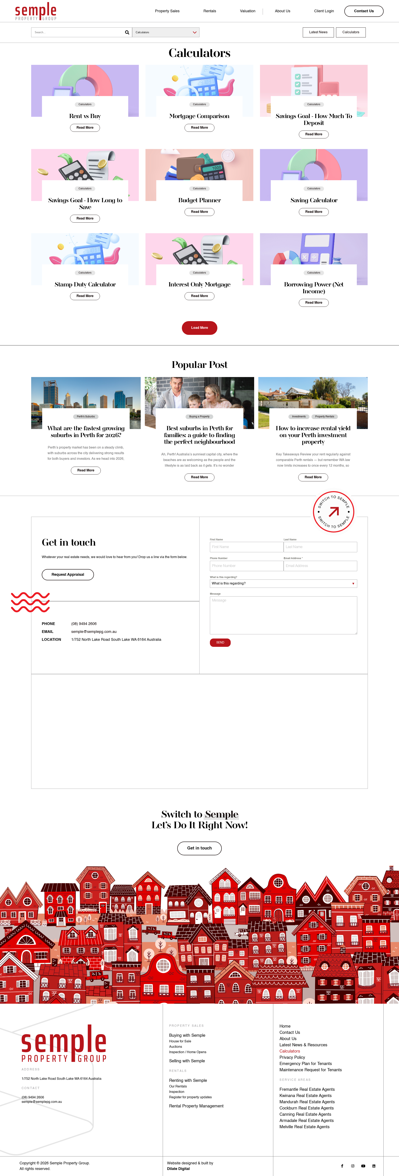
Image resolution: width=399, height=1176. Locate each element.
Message (215, 594)
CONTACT (31, 1088)
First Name (216, 540)
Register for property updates (190, 1097)
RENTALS (178, 1071)
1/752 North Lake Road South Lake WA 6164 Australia (61, 1079)
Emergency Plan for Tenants (306, 1064)
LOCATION (51, 640)
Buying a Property (199, 416)
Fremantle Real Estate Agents (307, 1090)
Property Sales (167, 11)
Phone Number (219, 558)
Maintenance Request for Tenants (311, 1070)
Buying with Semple (187, 1036)
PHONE (48, 624)
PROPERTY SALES (186, 1025)
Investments (299, 416)
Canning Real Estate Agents (305, 1115)
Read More (85, 127)
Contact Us (290, 1033)
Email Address (293, 558)
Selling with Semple (187, 1061)
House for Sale (180, 1041)
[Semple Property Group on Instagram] (352, 1166)
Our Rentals (178, 1086)
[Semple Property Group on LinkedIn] (374, 1166)
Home (285, 1026)
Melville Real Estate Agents (305, 1127)
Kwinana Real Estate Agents (306, 1096)
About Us (282, 11)
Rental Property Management (196, 1106)
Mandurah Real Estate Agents (307, 1102)
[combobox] (283, 583)
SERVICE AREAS (295, 1080)
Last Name (290, 540)
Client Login (324, 11)
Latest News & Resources (303, 1045)
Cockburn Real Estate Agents (307, 1108)
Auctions (175, 1047)
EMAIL (47, 632)
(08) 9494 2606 (84, 624)
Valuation (247, 11)
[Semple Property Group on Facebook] (342, 1166)
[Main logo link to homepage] (35, 11)
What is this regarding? (223, 577)
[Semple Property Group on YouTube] (363, 1166)
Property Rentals (324, 416)
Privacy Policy (292, 1058)
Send (220, 642)
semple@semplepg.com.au (94, 632)
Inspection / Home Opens (187, 1052)
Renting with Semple (188, 1081)
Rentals (209, 11)
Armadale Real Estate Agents (307, 1121)
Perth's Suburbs (86, 416)
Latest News (318, 32)
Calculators (350, 32)
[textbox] (279, 584)
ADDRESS (31, 1069)
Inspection (176, 1092)
